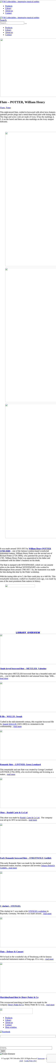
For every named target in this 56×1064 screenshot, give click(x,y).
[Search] (26, 23)
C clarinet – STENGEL (10, 906)
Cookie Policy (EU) (30, 1061)
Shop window (11, 1027)
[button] (3, 20)
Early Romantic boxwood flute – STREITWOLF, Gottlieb (25, 858)
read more (4, 678)
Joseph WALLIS (9, 724)
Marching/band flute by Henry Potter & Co (19, 997)
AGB (21, 1061)
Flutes (2, 108)
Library (8, 8)
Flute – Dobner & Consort (11, 951)
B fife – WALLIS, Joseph (11, 716)
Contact (8, 13)
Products (8, 6)
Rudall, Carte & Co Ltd (29, 818)
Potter (8, 108)
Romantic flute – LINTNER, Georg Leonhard (20, 764)
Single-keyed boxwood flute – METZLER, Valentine (23, 668)
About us (9, 11)
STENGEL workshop (37, 911)
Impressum (41, 1058)
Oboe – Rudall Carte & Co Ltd (13, 812)
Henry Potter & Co (16, 1005)
